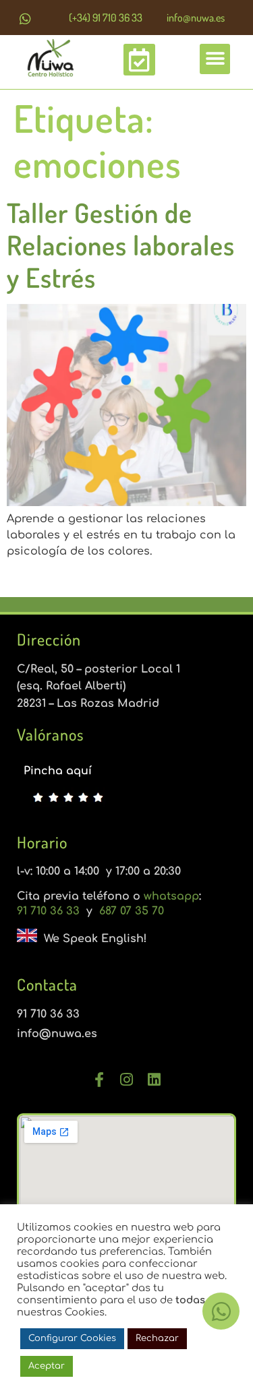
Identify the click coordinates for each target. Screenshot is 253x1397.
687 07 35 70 (130, 911)
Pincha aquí (58, 771)
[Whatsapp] (25, 18)
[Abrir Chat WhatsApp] (221, 1311)
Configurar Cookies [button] (72, 1338)
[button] (215, 59)
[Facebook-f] (99, 1079)
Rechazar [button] (157, 1338)
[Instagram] (126, 1079)
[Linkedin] (154, 1079)
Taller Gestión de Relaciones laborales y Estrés (121, 244)
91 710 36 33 (50, 911)
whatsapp (171, 896)
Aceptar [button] (46, 1366)
